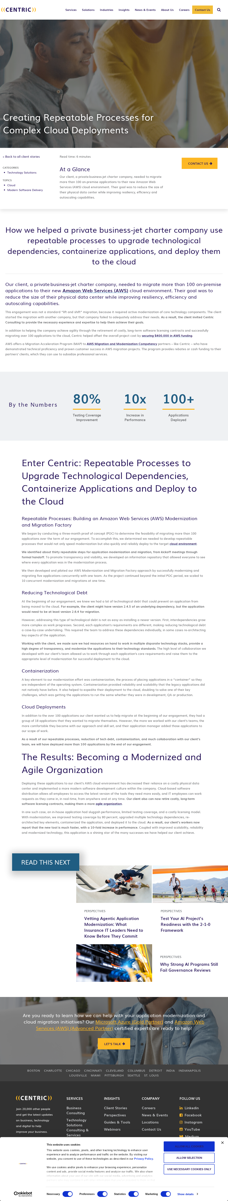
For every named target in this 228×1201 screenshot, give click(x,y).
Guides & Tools (117, 1122)
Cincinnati (93, 1070)
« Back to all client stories (21, 156)
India (170, 1070)
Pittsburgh (114, 1075)
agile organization (109, 803)
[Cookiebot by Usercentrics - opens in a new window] (23, 1194)
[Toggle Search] (219, 10)
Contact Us (202, 9)
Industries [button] (106, 9)
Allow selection (189, 1157)
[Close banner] (222, 1142)
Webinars (112, 1129)
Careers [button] (184, 9)
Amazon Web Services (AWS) (95, 290)
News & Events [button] (145, 9)
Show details (185, 1193)
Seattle (134, 1075)
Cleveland (115, 1070)
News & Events (155, 1114)
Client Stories (115, 1107)
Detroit (155, 1070)
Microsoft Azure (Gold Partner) (129, 1021)
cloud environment (183, 543)
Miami (96, 1075)
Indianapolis (190, 1070)
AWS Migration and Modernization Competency (122, 343)
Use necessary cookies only (189, 1169)
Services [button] (71, 9)
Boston (33, 1070)
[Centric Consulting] (18, 11)
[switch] (102, 1194)
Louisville (78, 1075)
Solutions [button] (88, 9)
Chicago (73, 1070)
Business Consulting (75, 1110)
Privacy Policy (143, 1158)
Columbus (136, 1070)
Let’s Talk (112, 1044)
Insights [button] (124, 9)
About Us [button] (167, 9)
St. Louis (151, 1075)
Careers (149, 1107)
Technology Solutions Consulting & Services (77, 1127)
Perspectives (115, 1114)
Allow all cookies (189, 1146)
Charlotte (53, 1070)
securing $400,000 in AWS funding (167, 335)
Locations (150, 1122)
